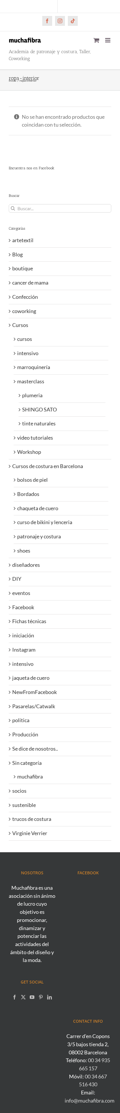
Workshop (29, 452)
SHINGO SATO (39, 409)
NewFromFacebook (34, 692)
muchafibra (30, 776)
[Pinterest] (40, 997)
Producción (25, 734)
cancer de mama (30, 282)
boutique (22, 268)
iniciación (23, 635)
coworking (24, 311)
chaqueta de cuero (37, 508)
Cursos (20, 325)
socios (19, 790)
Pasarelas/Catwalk (33, 706)
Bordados (28, 494)
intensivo (27, 353)
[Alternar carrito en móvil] (96, 40)
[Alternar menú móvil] (108, 40)
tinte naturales (39, 423)
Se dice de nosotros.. (35, 748)
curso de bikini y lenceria (44, 522)
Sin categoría (27, 763)
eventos (21, 593)
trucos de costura (31, 819)
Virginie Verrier (29, 833)
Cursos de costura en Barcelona (47, 466)
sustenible (24, 805)
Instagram (24, 649)
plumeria (32, 395)
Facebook (23, 607)
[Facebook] (14, 997)
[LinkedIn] (49, 997)
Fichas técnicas (29, 621)
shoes (23, 550)
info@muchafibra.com (89, 1100)
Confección (25, 297)
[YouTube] (32, 997)
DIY (16, 579)
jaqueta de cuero (31, 678)
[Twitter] (23, 997)
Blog (17, 254)
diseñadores (26, 565)
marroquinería (33, 367)
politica (20, 720)
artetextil (22, 240)
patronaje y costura (39, 536)
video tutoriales (35, 437)
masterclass (30, 381)
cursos (24, 339)
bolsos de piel (32, 480)
